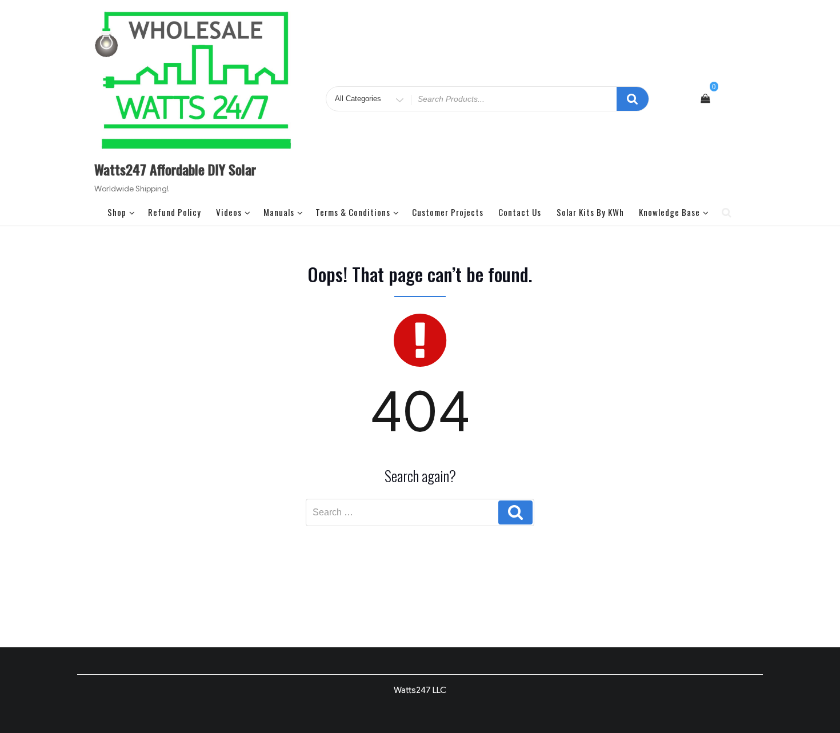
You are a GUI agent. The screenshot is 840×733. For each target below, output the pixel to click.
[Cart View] (705, 99)
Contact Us (519, 212)
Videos (229, 212)
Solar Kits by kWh (590, 212)
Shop (116, 212)
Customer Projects (447, 212)
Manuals (278, 212)
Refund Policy (174, 212)
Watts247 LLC (420, 690)
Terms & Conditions (352, 212)
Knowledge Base (669, 212)
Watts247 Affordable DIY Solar (175, 169)
